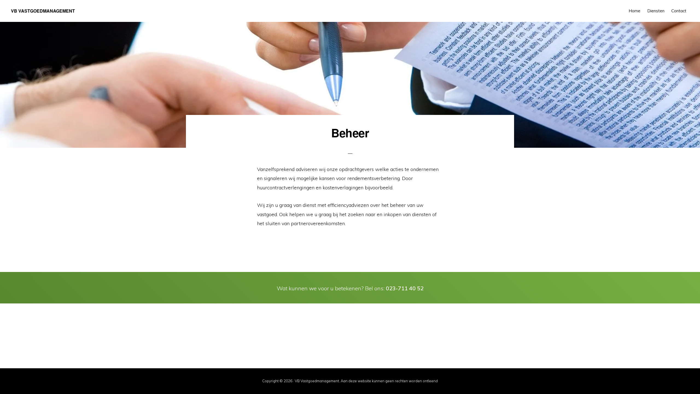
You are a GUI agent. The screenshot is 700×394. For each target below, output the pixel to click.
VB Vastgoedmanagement (43, 11)
